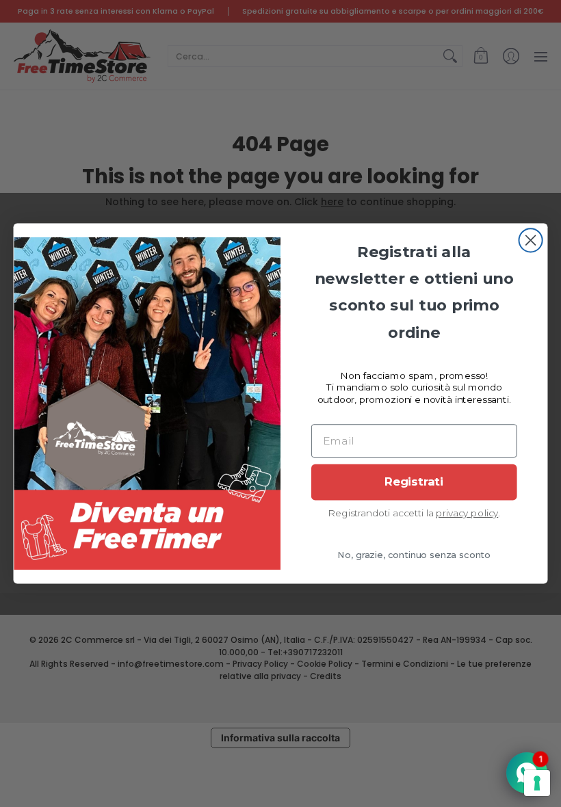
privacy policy (467, 513)
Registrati (413, 482)
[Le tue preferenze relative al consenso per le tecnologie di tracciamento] (537, 783)
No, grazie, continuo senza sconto (414, 555)
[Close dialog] (531, 240)
